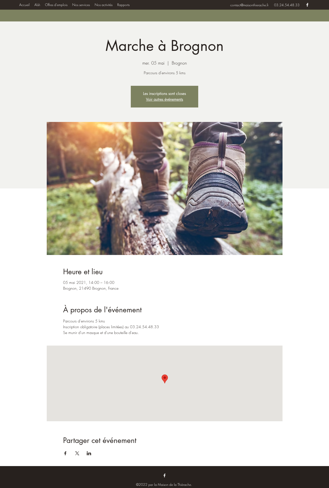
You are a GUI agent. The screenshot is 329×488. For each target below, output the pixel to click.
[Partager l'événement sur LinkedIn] (89, 453)
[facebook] (307, 4)
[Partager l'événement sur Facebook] (65, 453)
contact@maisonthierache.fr (249, 5)
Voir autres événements (164, 99)
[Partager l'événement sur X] (77, 453)
